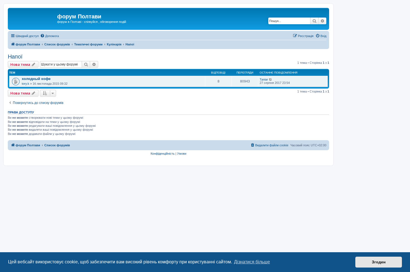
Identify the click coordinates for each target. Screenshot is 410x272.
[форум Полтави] (33, 18)
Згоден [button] (378, 262)
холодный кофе (36, 79)
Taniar (264, 79)
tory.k (25, 83)
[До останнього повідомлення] (270, 79)
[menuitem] (49, 36)
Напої (15, 57)
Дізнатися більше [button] (252, 261)
